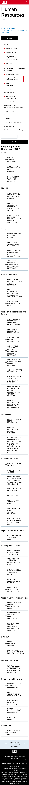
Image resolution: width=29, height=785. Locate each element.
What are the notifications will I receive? (13, 702)
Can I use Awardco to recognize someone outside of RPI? (14, 206)
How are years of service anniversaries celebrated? (14, 605)
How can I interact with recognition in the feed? (13, 430)
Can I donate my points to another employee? (13, 511)
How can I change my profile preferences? (14, 685)
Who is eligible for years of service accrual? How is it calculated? (14, 218)
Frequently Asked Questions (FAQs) (12, 78)
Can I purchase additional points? (13, 502)
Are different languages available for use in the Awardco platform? (14, 264)
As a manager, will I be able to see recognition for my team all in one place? (13, 668)
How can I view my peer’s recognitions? (14, 421)
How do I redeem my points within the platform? (14, 552)
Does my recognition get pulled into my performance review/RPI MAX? (13, 404)
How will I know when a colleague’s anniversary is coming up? (13, 626)
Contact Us (15, 760)
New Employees (9, 92)
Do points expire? (14, 495)
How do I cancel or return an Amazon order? (13, 589)
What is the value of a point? (14, 464)
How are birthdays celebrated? (12, 643)
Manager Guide (11, 52)
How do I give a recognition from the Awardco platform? (14, 282)
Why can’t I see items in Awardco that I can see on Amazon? (14, 572)
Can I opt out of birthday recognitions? (13, 339)
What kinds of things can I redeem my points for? (14, 561)
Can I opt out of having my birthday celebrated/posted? (15, 652)
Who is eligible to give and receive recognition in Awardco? (14, 195)
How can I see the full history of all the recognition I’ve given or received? (14, 391)
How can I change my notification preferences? (14, 710)
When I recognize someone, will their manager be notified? (14, 379)
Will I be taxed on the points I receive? (14, 537)
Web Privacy (16, 763)
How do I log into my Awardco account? (14, 235)
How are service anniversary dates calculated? (13, 615)
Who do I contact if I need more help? (14, 732)
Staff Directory (15, 746)
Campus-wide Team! (12, 74)
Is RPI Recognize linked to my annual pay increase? (13, 179)
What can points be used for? (14, 490)
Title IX (24, 763)
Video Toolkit (11, 102)
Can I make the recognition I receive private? (13, 331)
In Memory (7, 118)
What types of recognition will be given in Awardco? (14, 168)
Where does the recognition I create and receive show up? (14, 321)
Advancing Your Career (12, 89)
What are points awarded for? (13, 471)
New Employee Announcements (11, 97)
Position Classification (13, 122)
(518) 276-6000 (14, 758)
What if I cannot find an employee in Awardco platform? (14, 362)
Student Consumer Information (14, 765)
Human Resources (12, 12)
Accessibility (14, 766)
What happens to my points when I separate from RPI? (14, 521)
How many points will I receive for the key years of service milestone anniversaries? (14, 480)
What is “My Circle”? (11, 718)
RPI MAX (6, 45)
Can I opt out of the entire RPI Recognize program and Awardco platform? (13, 350)
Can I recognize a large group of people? (14, 303)
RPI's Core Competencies (10, 64)
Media (9, 763)
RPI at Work (10, 111)
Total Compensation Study (13, 130)
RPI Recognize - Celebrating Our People (14, 69)
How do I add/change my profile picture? (14, 694)
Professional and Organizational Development (14, 106)
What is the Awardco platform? (11, 159)
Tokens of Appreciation (10, 84)
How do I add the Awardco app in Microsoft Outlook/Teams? (14, 253)
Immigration (8, 115)
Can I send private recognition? (14, 371)
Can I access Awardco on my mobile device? (13, 244)
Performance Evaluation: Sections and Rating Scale (13, 57)
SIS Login (9, 38)
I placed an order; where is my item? (13, 581)
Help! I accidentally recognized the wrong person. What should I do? (14, 293)
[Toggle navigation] (3, 20)
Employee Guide (11, 48)
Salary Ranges (9, 126)
